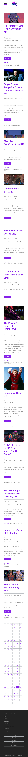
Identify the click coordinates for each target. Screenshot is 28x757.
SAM (16, 263)
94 (17, 671)
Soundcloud (14, 745)
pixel (9, 169)
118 (17, 684)
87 (14, 668)
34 (17, 640)
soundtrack (20, 263)
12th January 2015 (9, 400)
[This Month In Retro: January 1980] (14, 575)
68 (11, 659)
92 (11, 671)
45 (14, 646)
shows (13, 426)
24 (5, 637)
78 (5, 665)
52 (17, 649)
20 (11, 634)
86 (11, 668)
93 (14, 671)
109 (8, 680)
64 (17, 655)
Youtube (14, 747)
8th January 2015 (9, 595)
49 (8, 649)
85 (8, 668)
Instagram (14, 740)
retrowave (6, 618)
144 (5, 699)
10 (17, 627)
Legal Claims (6, 721)
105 (14, 677)
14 (11, 630)
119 (20, 684)
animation (8, 362)
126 (5, 690)
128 (11, 690)
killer (12, 65)
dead (9, 125)
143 (20, 696)
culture (7, 617)
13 (8, 630)
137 (20, 693)
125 (20, 687)
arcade (14, 523)
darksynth (8, 64)
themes (17, 426)
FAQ (5, 716)
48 (5, 649)
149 (20, 699)
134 (11, 693)
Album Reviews (8, 38)
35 (20, 640)
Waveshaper (6, 170)
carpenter (13, 302)
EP (16, 64)
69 (14, 659)
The (5, 265)
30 (5, 640)
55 (8, 652)
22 (17, 634)
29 (20, 637)
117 (14, 684)
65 (20, 655)
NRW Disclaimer (7, 718)
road (22, 302)
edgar (15, 125)
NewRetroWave (8, 150)
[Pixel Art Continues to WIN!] (14, 134)
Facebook (14, 742)
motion (12, 362)
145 (8, 699)
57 (14, 652)
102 (5, 677)
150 (5, 702)
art (7, 169)
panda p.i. (13, 564)
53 (20, 649)
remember (6, 426)
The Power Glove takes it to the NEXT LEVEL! (13, 326)
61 (8, 655)
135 (14, 693)
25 (8, 637)
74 (11, 662)
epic (12, 482)
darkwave (13, 64)
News (20, 98)
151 (8, 702)
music (20, 617)
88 (17, 668)
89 (20, 668)
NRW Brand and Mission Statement (11, 713)
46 (17, 646)
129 (14, 690)
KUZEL (11, 263)
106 (17, 677)
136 (17, 693)
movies (16, 617)
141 (14, 696)
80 (11, 665)
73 (8, 662)
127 (8, 690)
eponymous (20, 64)
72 (5, 662)
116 (11, 684)
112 (17, 680)
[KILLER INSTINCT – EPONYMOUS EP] (14, 18)
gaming (10, 223)
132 (5, 693)
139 (8, 696)
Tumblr (14, 737)
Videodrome (10, 460)
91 (8, 671)
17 (20, 630)
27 (14, 637)
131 (20, 690)
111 (14, 680)
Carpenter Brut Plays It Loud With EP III (13, 274)
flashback (12, 617)
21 (14, 634)
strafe (22, 223)
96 (5, 674)
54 (5, 652)
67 (8, 659)
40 (17, 643)
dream (12, 125)
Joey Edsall (15, 284)
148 (17, 699)
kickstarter (15, 223)
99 (14, 674)
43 (8, 646)
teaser (17, 169)
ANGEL (5, 263)
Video (6, 460)
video (21, 169)
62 (11, 655)
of (14, 263)
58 (17, 652)
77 (20, 662)
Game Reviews (8, 198)
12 (5, 630)
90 (5, 671)
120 (5, 687)
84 (5, 668)
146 (11, 699)
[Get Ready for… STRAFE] (14, 180)
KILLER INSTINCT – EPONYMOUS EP (13, 29)
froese (18, 125)
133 (8, 693)
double (17, 523)
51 (14, 649)
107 (20, 677)
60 (5, 655)
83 (20, 665)
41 (20, 643)
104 (11, 677)
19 (8, 634)
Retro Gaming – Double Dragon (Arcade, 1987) (12, 493)
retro (19, 223)
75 (14, 662)
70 (4, 125)
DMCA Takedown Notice (9, 726)
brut (9, 302)
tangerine (6, 126)
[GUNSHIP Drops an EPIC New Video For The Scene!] (14, 436)
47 (20, 646)
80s (5, 64)
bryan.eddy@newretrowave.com (11, 40)
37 (8, 643)
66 (5, 659)
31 (8, 640)
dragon (21, 523)
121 (8, 687)
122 (11, 687)
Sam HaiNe (7, 402)
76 (17, 662)
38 (11, 643)
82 (17, 665)
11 (20, 627)
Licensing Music (7, 731)
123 (14, 687)
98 (11, 674)
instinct (9, 65)
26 (11, 637)
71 (20, 659)
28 (17, 637)
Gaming (13, 198)
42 (5, 646)
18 (5, 634)
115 (8, 684)
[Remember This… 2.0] (14, 378)
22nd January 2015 (9, 149)
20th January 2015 (9, 196)
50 (11, 649)
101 (20, 674)
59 (20, 652)
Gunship (15, 482)
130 (17, 690)
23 (20, 634)
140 (11, 696)
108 (5, 680)
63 (14, 655)
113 (20, 680)
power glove (17, 362)
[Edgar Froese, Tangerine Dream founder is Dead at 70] (14, 75)
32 (11, 640)
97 (8, 674)
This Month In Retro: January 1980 (11, 587)
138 (5, 696)
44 (11, 646)
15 (14, 630)
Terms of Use (7, 723)
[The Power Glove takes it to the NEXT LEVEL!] (14, 313)
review (18, 302)
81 (14, 665)
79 (8, 665)
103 (8, 677)
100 (17, 674)
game (7, 223)
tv (19, 426)
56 (11, 652)
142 (17, 696)
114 (5, 684)
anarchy (5, 302)
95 (20, 671)
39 (14, 643)
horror (5, 65)
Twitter (14, 735)
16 (17, 630)
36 (5, 643)
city (9, 263)
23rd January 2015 (9, 98)
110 (11, 680)
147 (14, 699)
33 (14, 640)
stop (5, 363)
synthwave (16, 65)
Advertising (6, 728)
